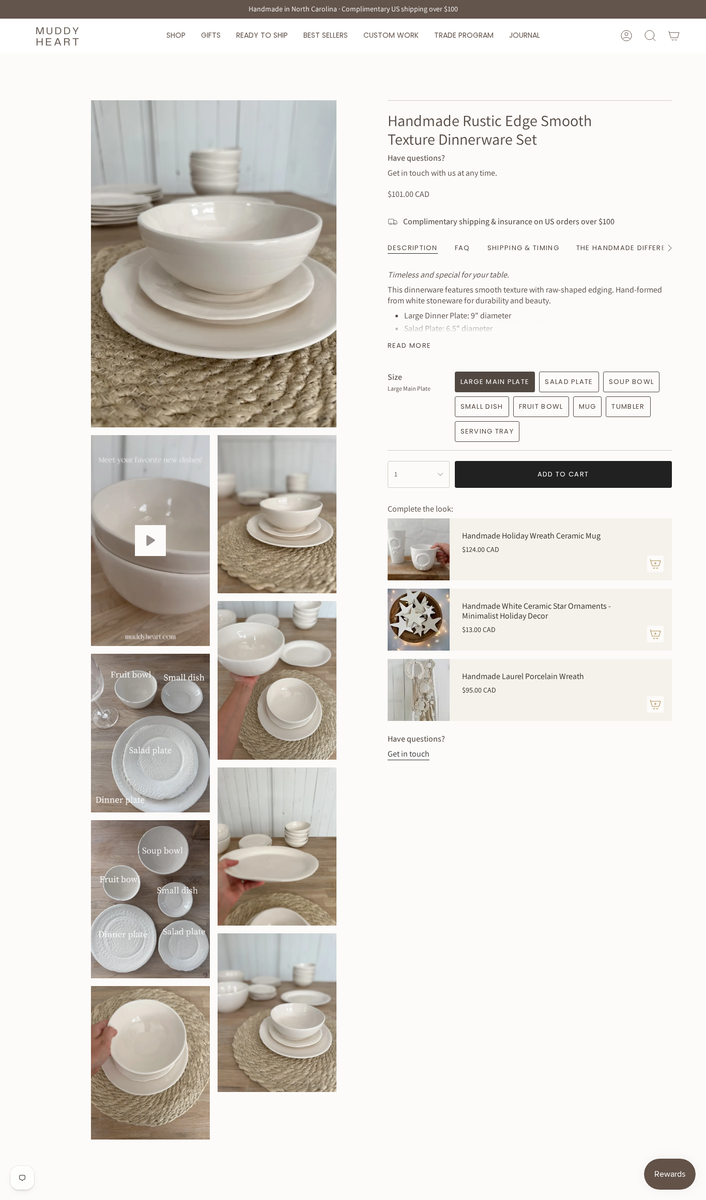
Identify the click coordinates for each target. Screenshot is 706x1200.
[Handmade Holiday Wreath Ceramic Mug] (419, 549)
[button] (176, 36)
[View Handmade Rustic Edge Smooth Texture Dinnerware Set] (150, 540)
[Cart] (674, 35)
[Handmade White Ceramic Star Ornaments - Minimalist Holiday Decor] (419, 620)
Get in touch (408, 753)
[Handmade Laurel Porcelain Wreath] (419, 690)
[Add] (655, 564)
